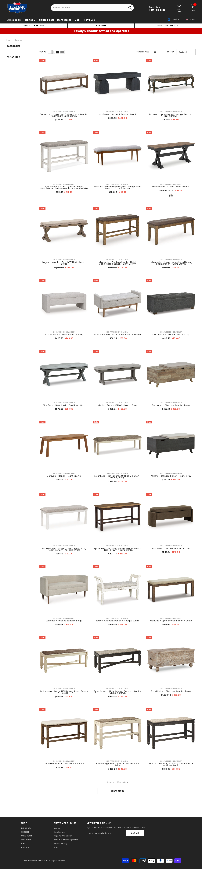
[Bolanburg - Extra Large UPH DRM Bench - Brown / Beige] (117, 445)
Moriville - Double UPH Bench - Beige (64, 764)
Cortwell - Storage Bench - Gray (171, 334)
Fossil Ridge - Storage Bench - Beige (171, 691)
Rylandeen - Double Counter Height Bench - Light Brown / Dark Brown (117, 549)
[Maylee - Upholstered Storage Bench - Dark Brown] (171, 83)
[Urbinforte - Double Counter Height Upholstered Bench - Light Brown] (117, 231)
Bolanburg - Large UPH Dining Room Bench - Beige (64, 692)
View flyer (101, 25)
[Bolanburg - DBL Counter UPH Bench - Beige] (117, 733)
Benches (18, 40)
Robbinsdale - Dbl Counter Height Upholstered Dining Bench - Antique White (64, 187)
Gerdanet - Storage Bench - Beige (171, 405)
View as (42, 52)
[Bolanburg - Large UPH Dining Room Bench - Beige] (64, 660)
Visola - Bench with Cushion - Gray (117, 405)
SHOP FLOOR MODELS (33, 25)
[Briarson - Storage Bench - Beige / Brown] (117, 304)
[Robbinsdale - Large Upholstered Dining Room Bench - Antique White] (64, 517)
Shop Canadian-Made (168, 25)
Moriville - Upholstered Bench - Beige (171, 621)
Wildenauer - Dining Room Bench (171, 187)
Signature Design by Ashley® (64, 112)
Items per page (142, 52)
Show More (117, 791)
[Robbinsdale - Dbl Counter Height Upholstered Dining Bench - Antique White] (64, 156)
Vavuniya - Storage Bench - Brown (171, 548)
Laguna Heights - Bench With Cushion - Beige (64, 263)
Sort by (170, 52)
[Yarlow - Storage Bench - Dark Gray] (171, 445)
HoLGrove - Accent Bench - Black (117, 114)
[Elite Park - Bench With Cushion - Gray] (64, 374)
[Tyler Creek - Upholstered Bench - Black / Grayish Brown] (117, 660)
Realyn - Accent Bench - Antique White (118, 621)
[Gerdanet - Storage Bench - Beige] (171, 374)
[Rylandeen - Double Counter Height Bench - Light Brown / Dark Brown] (117, 517)
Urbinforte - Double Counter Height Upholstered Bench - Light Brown (117, 263)
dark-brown (171, 196)
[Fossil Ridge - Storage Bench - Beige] (171, 660)
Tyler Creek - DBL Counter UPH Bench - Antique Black (171, 764)
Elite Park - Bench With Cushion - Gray (64, 405)
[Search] (92, 7)
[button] (50, 52)
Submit (135, 833)
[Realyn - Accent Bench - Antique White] (117, 590)
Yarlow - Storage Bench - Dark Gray (171, 476)
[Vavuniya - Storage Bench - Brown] (171, 517)
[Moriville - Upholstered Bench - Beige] (171, 590)
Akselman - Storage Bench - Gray (64, 334)
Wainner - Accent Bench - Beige (64, 621)
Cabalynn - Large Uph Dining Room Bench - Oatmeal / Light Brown (64, 115)
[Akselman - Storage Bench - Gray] (64, 304)
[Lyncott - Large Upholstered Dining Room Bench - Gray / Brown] (117, 156)
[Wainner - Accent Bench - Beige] (64, 590)
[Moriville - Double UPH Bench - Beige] (64, 733)
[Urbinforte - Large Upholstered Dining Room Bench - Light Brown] (171, 231)
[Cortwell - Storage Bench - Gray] (171, 304)
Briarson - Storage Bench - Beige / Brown (117, 334)
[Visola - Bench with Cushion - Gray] (117, 374)
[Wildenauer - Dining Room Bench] (171, 156)
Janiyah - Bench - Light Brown (64, 476)
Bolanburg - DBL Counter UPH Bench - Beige (117, 764)
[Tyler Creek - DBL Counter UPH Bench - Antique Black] (171, 733)
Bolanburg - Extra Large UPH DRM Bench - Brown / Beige (117, 477)
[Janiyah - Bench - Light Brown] (64, 445)
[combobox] (89, 7)
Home (9, 40)
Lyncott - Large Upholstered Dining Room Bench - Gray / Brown (117, 187)
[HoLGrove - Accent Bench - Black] (117, 83)
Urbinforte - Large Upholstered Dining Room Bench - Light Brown (171, 263)
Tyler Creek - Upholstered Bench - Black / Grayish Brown (117, 692)
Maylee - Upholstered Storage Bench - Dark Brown (171, 115)
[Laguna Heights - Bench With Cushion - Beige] (64, 231)
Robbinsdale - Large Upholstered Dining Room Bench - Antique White (64, 549)
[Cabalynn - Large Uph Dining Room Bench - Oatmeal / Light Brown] (64, 83)
